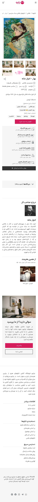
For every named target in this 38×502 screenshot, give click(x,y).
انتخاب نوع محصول (29, 103)
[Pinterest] (12, 494)
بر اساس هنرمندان (29, 428)
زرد (23, 86)
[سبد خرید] (3, 2)
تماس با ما (31, 405)
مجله (33, 412)
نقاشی (28, 13)
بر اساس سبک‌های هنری (27, 425)
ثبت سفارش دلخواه (29, 448)
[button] (19, 384)
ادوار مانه (31, 220)
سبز (20, 86)
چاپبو (13, 477)
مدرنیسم (30, 83)
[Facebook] (15, 494)
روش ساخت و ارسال (29, 451)
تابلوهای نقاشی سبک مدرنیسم (17, 13)
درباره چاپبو (31, 408)
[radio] (32, 106)
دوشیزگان (15, 83)
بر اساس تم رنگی (30, 435)
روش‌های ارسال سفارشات (27, 455)
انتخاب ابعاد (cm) (30, 113)
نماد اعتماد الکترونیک (28, 415)
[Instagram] (19, 494)
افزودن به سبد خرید (25, 122)
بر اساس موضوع (30, 431)
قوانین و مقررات (30, 461)
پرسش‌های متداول (29, 458)
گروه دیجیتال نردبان (15, 481)
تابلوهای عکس (30, 438)
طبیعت (9, 83)
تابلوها (34, 13)
